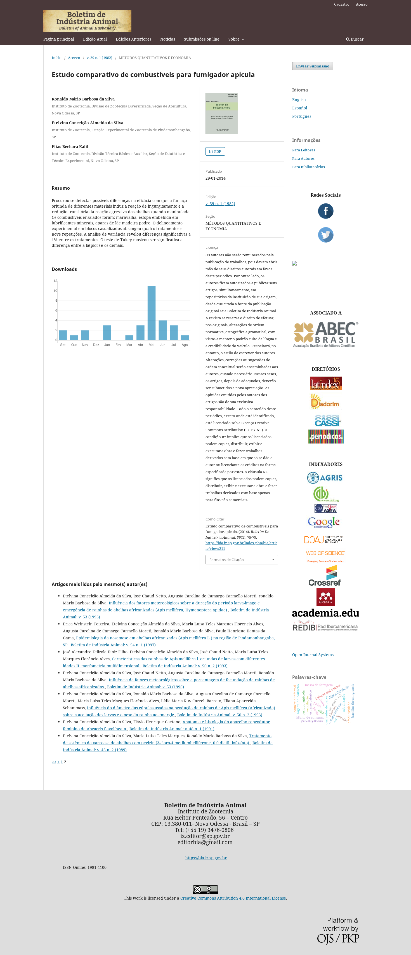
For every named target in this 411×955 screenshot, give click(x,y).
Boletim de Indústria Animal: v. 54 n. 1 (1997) (113, 644)
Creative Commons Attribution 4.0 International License (233, 898)
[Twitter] (325, 234)
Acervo (74, 57)
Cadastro (341, 4)
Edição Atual (95, 39)
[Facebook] (325, 211)
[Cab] (325, 500)
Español (299, 108)
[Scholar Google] (325, 528)
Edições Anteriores (133, 39)
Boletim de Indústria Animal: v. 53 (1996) (145, 686)
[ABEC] (325, 347)
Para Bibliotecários (308, 166)
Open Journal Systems (313, 654)
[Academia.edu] (325, 615)
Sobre (234, 39)
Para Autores (303, 158)
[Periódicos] (326, 442)
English (299, 99)
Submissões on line (201, 39)
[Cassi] (326, 425)
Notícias (167, 39)
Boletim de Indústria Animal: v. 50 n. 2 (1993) (185, 665)
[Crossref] (326, 584)
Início (57, 57)
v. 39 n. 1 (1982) (99, 57)
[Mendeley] (325, 604)
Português (301, 116)
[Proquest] (326, 511)
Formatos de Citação (226, 559)
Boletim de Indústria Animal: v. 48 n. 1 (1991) (171, 728)
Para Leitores (303, 149)
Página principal (58, 39)
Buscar (357, 39)
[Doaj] (325, 544)
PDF (217, 151)
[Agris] (326, 482)
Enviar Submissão (312, 66)
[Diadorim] (326, 408)
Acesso (362, 4)
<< (54, 761)
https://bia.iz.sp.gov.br (206, 857)
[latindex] (326, 388)
